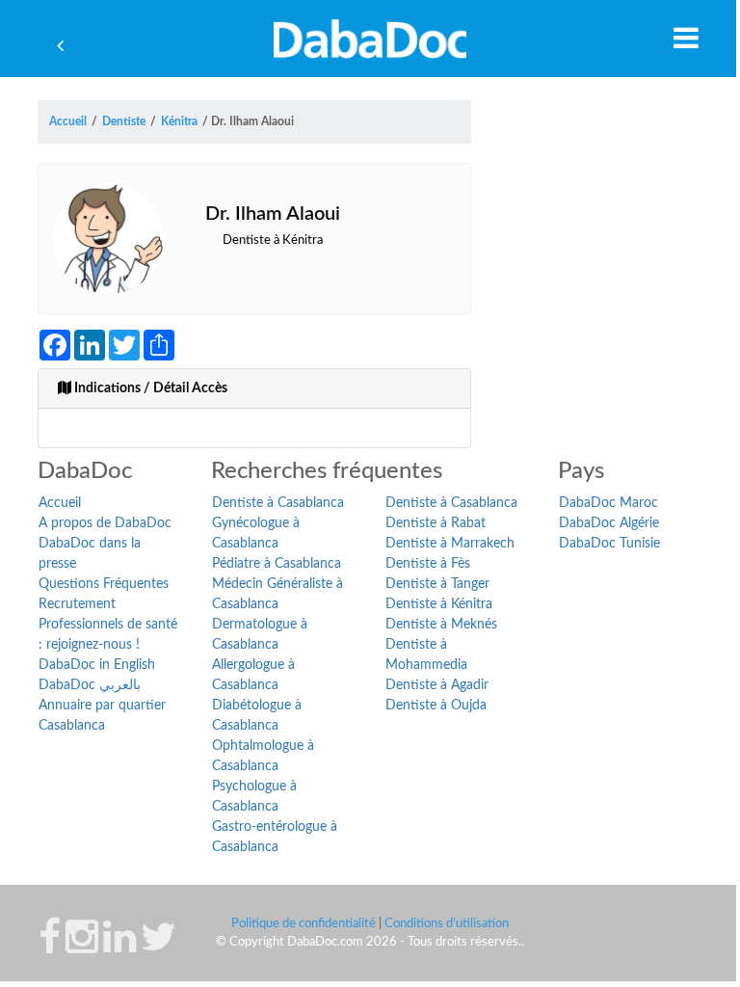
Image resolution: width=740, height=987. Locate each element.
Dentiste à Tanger (437, 584)
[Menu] (686, 37)
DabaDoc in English (97, 665)
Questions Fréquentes (104, 584)
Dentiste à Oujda (436, 705)
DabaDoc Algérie (609, 523)
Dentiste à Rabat (435, 523)
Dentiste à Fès (427, 564)
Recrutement (77, 604)
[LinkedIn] (119, 946)
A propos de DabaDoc (105, 523)
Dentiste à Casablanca (278, 503)
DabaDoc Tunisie (609, 543)
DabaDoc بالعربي (90, 685)
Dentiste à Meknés (441, 624)
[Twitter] (158, 946)
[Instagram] (82, 946)
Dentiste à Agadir (437, 685)
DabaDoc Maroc (608, 503)
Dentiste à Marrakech (450, 543)
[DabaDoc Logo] (370, 38)
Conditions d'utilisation (446, 924)
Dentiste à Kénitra (438, 604)
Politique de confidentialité (303, 924)
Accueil (60, 503)
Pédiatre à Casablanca (276, 564)
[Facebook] (50, 946)
